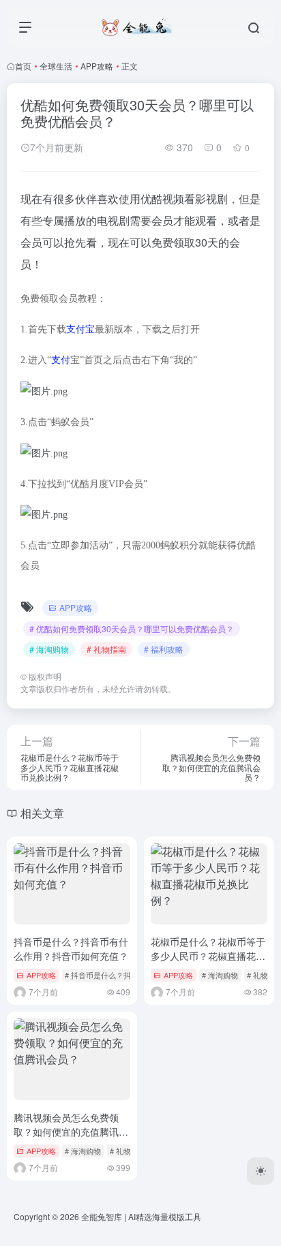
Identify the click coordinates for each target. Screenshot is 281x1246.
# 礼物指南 (106, 649)
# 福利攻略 (163, 649)
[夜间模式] (260, 1171)
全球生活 (56, 66)
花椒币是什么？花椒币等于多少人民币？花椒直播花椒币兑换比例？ (208, 956)
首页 (23, 66)
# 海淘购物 (49, 649)
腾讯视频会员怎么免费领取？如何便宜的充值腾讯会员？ (71, 1131)
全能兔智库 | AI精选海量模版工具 (141, 1216)
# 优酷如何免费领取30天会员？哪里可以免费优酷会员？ (131, 628)
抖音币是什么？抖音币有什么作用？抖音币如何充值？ (71, 949)
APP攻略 (96, 66)
